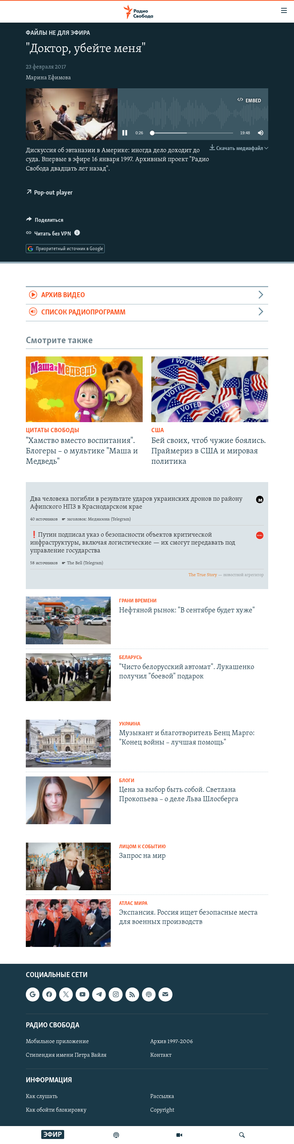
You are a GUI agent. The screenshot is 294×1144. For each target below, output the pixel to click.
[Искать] (242, 1135)
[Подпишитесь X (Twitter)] (66, 994)
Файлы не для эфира (58, 33)
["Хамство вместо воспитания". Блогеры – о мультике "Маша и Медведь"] (84, 389)
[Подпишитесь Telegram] (99, 994)
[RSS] (132, 994)
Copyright (162, 1110)
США (157, 431)
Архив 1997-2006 (171, 1042)
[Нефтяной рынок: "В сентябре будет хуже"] (68, 620)
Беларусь (130, 657)
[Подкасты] (149, 994)
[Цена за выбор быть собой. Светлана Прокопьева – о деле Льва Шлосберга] (68, 800)
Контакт (160, 1055)
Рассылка (162, 1096)
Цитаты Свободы (52, 431)
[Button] (44, 222)
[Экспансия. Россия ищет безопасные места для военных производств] (68, 923)
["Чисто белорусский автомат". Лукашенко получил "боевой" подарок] (68, 677)
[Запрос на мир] (68, 866)
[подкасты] (116, 1135)
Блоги (126, 781)
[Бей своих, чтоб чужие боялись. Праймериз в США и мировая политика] (209, 389)
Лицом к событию (142, 847)
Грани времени (138, 601)
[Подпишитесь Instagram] (115, 994)
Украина (129, 724)
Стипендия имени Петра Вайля (66, 1055)
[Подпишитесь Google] (32, 994)
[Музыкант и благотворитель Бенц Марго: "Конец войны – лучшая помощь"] (68, 743)
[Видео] (179, 1135)
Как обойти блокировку (56, 1110)
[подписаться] (165, 994)
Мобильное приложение (57, 1042)
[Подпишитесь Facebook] (49, 994)
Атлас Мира (133, 903)
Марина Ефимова (48, 78)
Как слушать (41, 1096)
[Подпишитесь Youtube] (82, 994)
